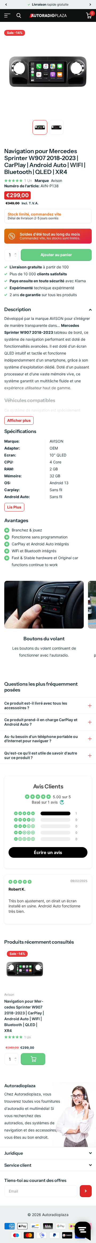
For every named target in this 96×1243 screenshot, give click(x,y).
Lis (14, 507)
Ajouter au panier (56, 254)
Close (18, 15)
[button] (6, 4)
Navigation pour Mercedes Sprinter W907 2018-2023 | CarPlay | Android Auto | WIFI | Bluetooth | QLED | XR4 (24, 1016)
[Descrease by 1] (16, 259)
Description (17, 309)
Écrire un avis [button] (48, 852)
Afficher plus (19, 420)
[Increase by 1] (16, 250)
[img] (20, 881)
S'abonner (86, 1191)
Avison (56, 180)
